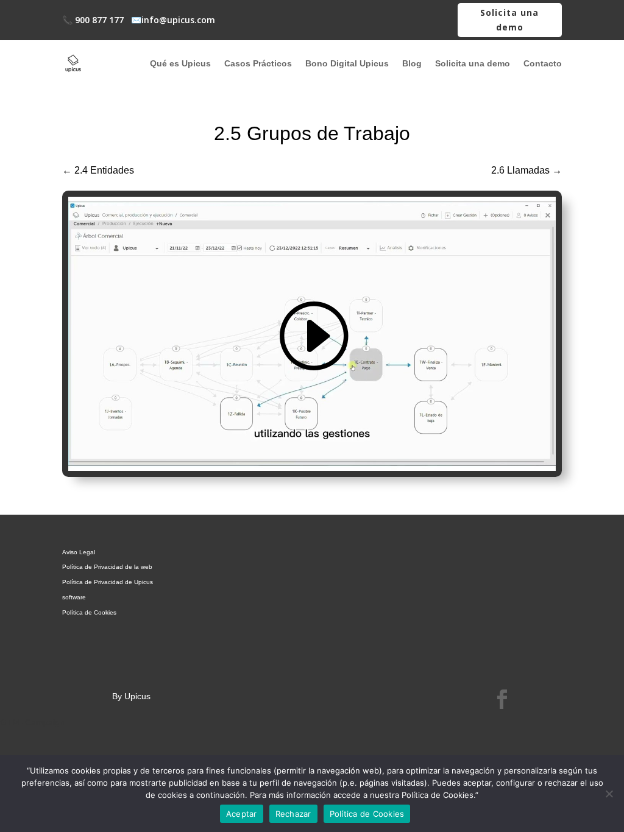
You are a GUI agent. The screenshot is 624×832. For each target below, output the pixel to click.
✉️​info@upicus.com (173, 20)
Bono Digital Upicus (347, 63)
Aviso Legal (78, 552)
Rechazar (293, 814)
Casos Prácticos (258, 63)
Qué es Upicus (180, 63)
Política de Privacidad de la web (107, 566)
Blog (412, 63)
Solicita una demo (509, 20)
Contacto (542, 63)
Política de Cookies (89, 612)
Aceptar (241, 814)
